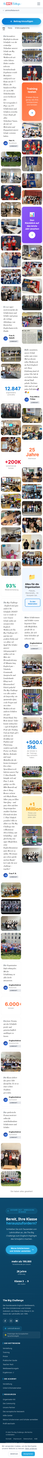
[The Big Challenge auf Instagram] (11, 1321)
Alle (3, 28)
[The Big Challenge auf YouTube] (16, 1321)
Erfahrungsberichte (22, 28)
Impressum (17, 1439)
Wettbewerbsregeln (11, 1368)
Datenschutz (27, 1439)
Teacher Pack (8, 1364)
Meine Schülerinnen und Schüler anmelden (20, 1249)
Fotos (10, 28)
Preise (5, 1356)
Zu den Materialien (32, 602)
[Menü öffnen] (38, 3)
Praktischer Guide (10, 1360)
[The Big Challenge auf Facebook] (5, 1321)
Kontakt (8, 1439)
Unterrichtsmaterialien (12, 1388)
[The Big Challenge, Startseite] (12, 3)
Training (6, 1352)
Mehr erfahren (31, 1448)
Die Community (9, 1403)
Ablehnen (14, 1454)
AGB (35, 1439)
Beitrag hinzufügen (23, 21)
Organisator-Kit (9, 1399)
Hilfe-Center (8, 1415)
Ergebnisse (7, 1372)
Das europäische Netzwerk (13, 1411)
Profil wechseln (9, 1423)
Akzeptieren (28, 1454)
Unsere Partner (9, 1407)
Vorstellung (7, 1348)
